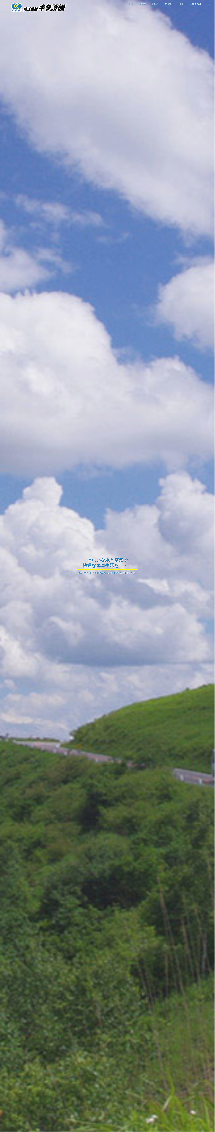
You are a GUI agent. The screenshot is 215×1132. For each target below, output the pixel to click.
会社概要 (143, 4)
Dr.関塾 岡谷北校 (195, 4)
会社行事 (180, 4)
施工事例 (168, 4)
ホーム (131, 4)
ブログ (210, 4)
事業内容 (155, 4)
